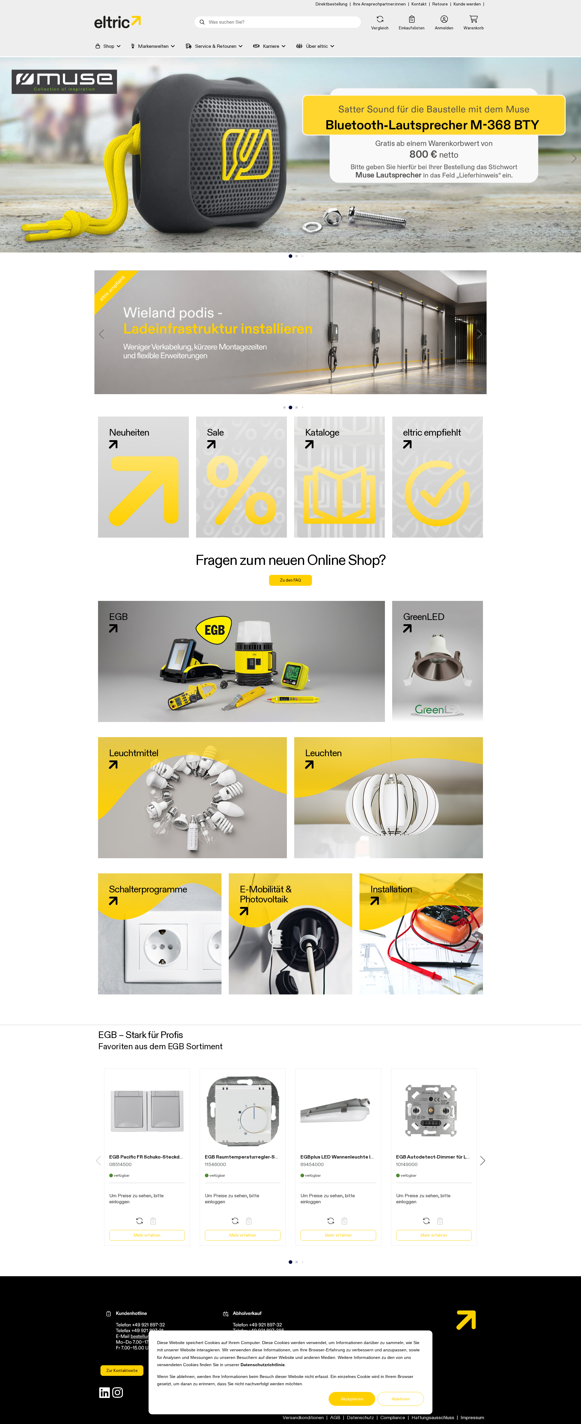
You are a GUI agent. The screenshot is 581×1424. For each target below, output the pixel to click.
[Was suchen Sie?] (202, 22)
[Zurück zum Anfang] (560, 1408)
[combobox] (277, 22)
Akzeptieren (352, 1398)
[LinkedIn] (104, 1394)
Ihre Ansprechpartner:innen (379, 4)
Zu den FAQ (290, 580)
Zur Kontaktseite (122, 1370)
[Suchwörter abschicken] (202, 22)
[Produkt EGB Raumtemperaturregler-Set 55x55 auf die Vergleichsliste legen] (235, 1221)
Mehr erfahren (147, 1235)
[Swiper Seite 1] (284, 256)
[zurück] (7, 158)
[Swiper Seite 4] (302, 256)
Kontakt (419, 4)
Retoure (440, 4)
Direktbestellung (331, 4)
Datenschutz (360, 1417)
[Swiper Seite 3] (296, 256)
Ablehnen (401, 1398)
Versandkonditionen (303, 1417)
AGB (335, 1417)
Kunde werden (467, 4)
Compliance (392, 1417)
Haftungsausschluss (433, 1417)
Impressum (472, 1417)
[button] (444, 23)
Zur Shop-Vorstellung (290, 173)
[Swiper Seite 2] (290, 256)
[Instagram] (117, 1394)
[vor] (574, 158)
